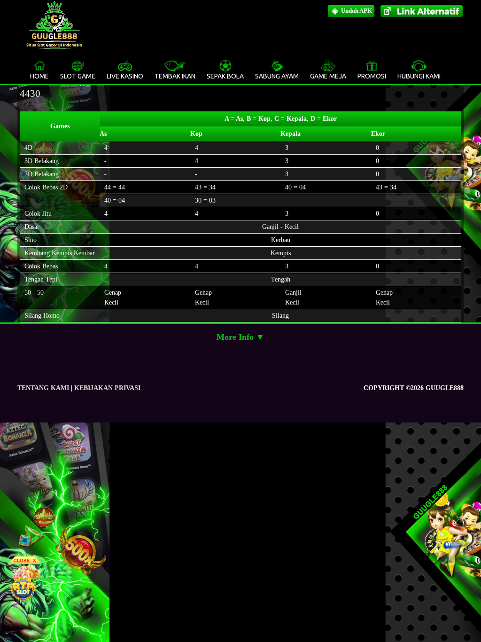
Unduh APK (356, 10)
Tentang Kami (43, 387)
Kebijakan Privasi (107, 387)
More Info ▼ (240, 337)
